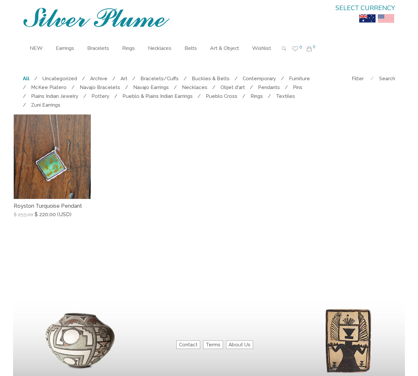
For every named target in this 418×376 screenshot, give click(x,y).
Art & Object (224, 48)
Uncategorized (59, 79)
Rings (128, 48)
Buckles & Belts (211, 79)
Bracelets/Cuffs (159, 79)
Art (124, 79)
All (26, 79)
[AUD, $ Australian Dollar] (367, 14)
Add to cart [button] (30, 221)
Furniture (299, 79)
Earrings (65, 48)
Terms (213, 345)
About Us (239, 345)
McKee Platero (49, 87)
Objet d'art (232, 87)
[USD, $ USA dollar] (386, 14)
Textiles (285, 96)
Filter (358, 79)
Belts (191, 48)
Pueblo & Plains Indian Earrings (157, 96)
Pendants (269, 87)
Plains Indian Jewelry (54, 96)
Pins (297, 87)
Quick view (88, 221)
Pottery (100, 96)
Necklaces (159, 48)
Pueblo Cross (221, 96)
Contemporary (259, 79)
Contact (188, 345)
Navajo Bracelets (100, 87)
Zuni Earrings (45, 105)
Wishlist (261, 48)
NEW (36, 48)
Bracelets (98, 48)
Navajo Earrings (151, 87)
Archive (98, 79)
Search (387, 79)
